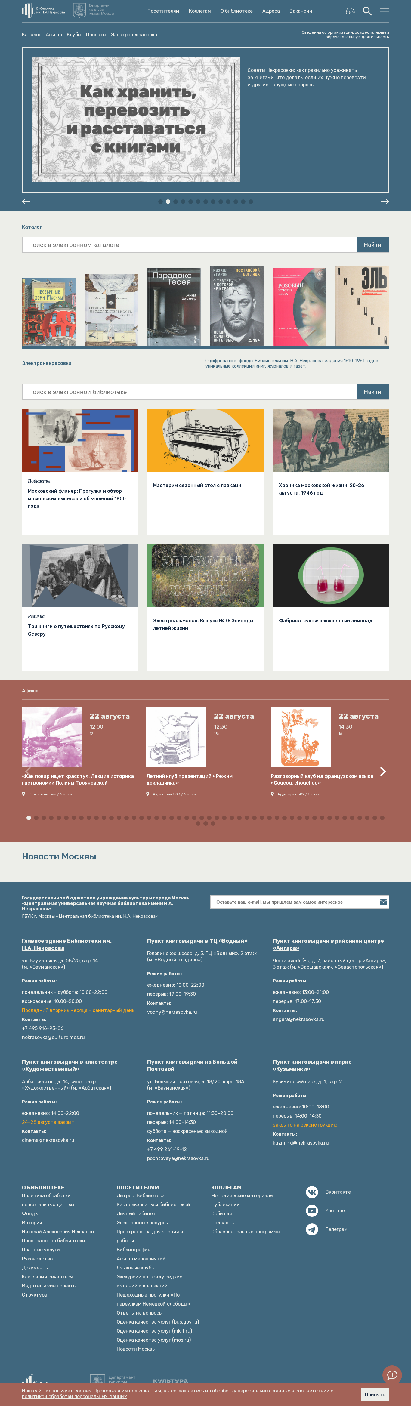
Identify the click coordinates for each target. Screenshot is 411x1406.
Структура (34, 1295)
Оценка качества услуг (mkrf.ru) (154, 1331)
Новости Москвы (136, 1349)
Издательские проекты (49, 1286)
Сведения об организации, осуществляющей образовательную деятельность (345, 34)
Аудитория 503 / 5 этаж (174, 794)
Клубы (74, 35)
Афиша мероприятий (141, 1259)
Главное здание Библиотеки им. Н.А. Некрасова (67, 944)
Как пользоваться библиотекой (153, 1204)
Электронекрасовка (134, 35)
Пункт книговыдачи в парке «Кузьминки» (312, 1065)
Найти (372, 245)
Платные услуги (41, 1250)
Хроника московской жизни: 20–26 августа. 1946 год (321, 489)
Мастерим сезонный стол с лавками (197, 485)
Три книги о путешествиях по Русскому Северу (76, 630)
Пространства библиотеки (53, 1241)
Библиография (133, 1250)
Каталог (31, 35)
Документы (35, 1268)
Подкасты (39, 481)
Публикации (225, 1204)
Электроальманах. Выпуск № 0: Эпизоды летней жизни (203, 624)
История (32, 1223)
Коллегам (200, 11)
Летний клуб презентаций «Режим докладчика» (189, 779)
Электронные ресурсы (143, 1223)
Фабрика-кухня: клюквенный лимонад (325, 621)
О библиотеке (237, 11)
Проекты (96, 35)
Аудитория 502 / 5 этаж (298, 794)
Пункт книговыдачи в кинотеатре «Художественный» (70, 1065)
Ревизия (36, 616)
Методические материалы (242, 1195)
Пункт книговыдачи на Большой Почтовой (192, 1065)
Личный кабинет (136, 1213)
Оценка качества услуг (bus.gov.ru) (158, 1322)
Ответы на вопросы (139, 1313)
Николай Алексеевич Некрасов (58, 1232)
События (221, 1213)
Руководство (37, 1259)
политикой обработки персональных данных (74, 1396)
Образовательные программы (245, 1232)
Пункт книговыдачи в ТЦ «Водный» (197, 941)
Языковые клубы (136, 1268)
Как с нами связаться (47, 1277)
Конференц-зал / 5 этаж (50, 794)
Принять (375, 1395)
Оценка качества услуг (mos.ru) (154, 1340)
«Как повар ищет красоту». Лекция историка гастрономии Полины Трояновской (78, 779)
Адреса (271, 11)
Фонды (30, 1213)
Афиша (54, 35)
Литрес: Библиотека (141, 1195)
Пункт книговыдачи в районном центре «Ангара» (328, 944)
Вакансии (300, 11)
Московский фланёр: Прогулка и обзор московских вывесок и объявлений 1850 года (77, 498)
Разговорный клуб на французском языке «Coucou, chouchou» (322, 779)
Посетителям (163, 11)
